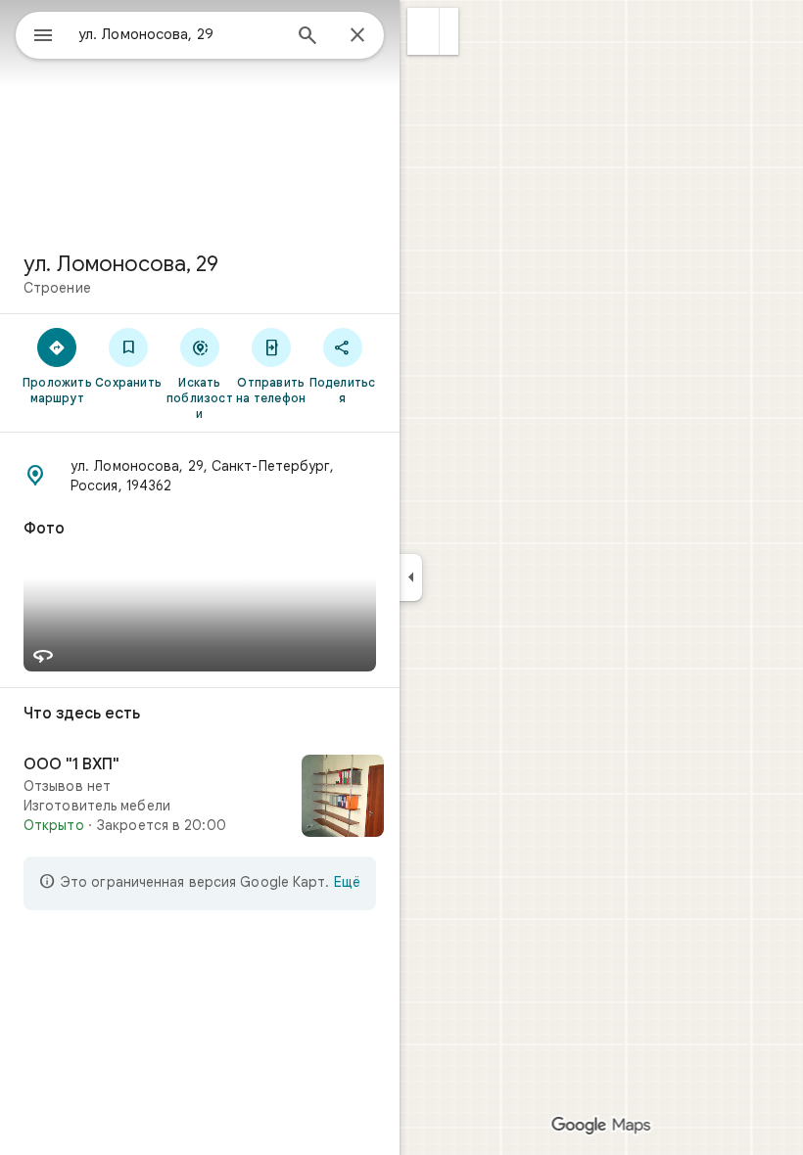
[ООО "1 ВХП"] (200, 797)
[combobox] (179, 34)
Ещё (347, 882)
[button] (423, 31)
